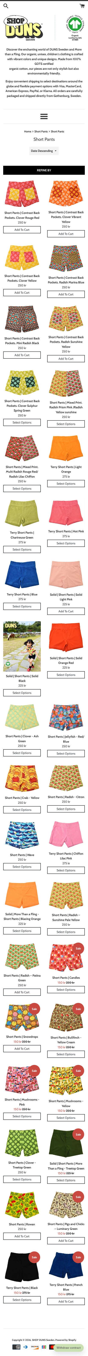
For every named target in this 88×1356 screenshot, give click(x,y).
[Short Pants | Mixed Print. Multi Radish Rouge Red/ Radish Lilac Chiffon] (22, 448)
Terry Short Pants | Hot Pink (66, 531)
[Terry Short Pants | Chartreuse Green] (22, 513)
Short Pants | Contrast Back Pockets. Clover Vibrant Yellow (66, 217)
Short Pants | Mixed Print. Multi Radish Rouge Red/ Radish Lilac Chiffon (22, 471)
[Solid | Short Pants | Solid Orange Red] (66, 637)
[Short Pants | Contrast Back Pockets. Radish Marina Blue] (66, 258)
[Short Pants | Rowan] (22, 1205)
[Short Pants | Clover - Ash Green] (22, 717)
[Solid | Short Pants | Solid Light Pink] (66, 575)
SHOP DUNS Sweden (43, 1339)
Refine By (44, 170)
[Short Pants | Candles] (66, 957)
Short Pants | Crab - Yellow (22, 798)
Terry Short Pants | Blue (22, 594)
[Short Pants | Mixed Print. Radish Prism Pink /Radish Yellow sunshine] (66, 383)
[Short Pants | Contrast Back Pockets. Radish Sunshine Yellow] (66, 318)
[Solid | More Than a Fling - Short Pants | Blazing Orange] (22, 895)
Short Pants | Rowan (22, 1224)
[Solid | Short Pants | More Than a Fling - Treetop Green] (66, 1143)
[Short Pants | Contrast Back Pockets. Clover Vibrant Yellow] (66, 193)
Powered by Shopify (65, 1339)
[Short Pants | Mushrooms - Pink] (22, 1079)
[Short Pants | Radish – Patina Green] (22, 956)
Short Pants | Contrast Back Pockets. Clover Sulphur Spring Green (22, 406)
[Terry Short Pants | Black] (22, 1267)
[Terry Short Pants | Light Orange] (66, 448)
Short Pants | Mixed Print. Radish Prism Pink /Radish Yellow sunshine (66, 407)
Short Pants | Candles (66, 978)
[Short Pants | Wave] (22, 835)
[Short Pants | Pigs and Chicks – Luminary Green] (66, 1204)
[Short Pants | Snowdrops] (22, 1017)
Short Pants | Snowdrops (22, 1037)
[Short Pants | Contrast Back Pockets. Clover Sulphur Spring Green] (22, 383)
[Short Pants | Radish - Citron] (66, 778)
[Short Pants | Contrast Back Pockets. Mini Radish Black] (22, 319)
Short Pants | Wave (22, 855)
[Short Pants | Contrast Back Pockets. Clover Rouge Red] (22, 194)
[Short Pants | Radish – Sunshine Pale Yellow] (66, 895)
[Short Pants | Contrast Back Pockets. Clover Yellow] (22, 257)
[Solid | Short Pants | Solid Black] (22, 646)
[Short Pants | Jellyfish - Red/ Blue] (66, 717)
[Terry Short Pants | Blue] (22, 575)
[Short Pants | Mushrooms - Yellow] (66, 1080)
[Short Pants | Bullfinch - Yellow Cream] (66, 1017)
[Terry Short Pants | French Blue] (66, 1265)
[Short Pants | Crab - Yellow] (22, 778)
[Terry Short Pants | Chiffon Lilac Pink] (66, 834)
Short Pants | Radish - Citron (66, 797)
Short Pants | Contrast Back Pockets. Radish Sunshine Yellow (66, 342)
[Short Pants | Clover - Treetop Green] (22, 1143)
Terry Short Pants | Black (22, 1288)
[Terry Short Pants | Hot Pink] (66, 513)
